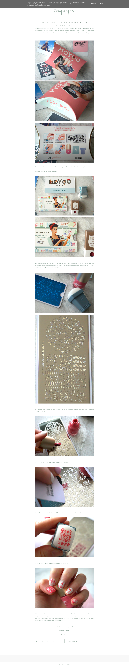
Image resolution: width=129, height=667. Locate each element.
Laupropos (66, 664)
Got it (101, 4)
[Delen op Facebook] (64, 634)
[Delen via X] (61, 634)
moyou (69, 25)
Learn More (93, 4)
